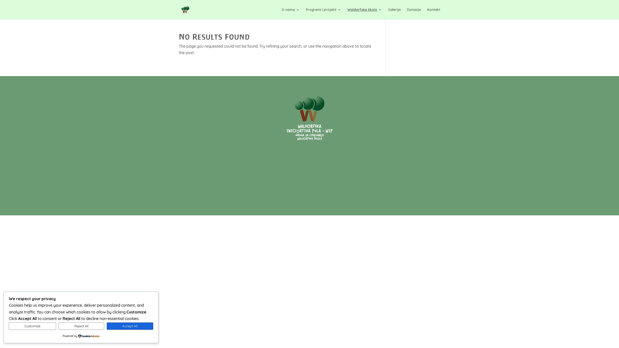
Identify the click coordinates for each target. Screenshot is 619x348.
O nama (288, 10)
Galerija (394, 10)
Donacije (414, 10)
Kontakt (433, 10)
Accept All (130, 326)
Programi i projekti (321, 10)
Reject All (81, 326)
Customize (32, 326)
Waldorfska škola (362, 10)
